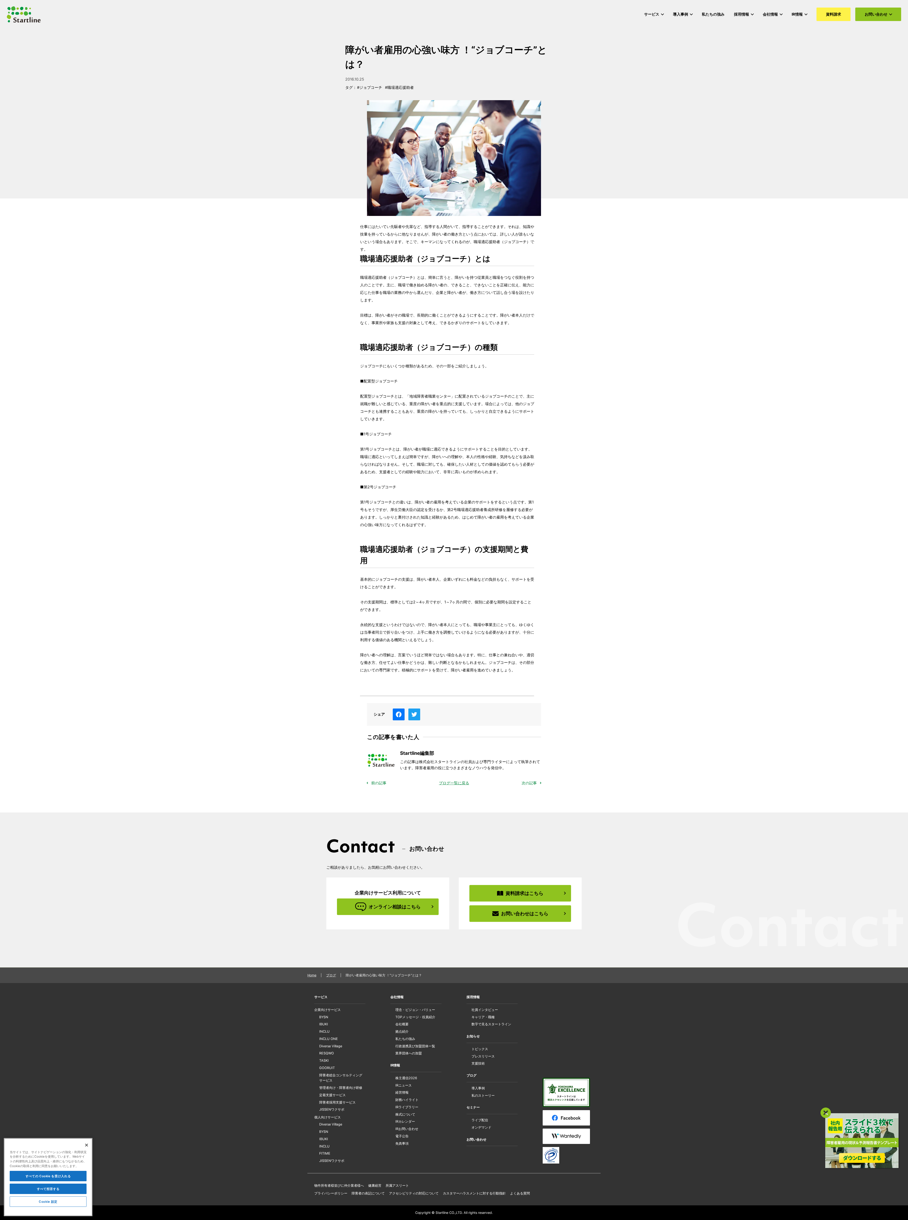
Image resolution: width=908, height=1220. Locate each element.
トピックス (479, 1049)
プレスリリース (483, 1056)
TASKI (324, 1060)
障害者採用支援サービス (337, 1102)
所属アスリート (397, 1185)
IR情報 (395, 1065)
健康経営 (374, 1185)
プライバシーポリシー (330, 1193)
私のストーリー (483, 1095)
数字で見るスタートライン (491, 1024)
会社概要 (402, 1024)
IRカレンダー (405, 1121)
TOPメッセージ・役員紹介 (415, 1017)
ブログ (331, 975)
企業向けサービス (327, 1010)
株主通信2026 (406, 1078)
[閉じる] (86, 1145)
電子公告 (402, 1136)
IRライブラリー (406, 1107)
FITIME (324, 1153)
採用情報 (473, 997)
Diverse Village (330, 1046)
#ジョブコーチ (369, 87)
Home (311, 975)
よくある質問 (520, 1193)
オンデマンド (481, 1127)
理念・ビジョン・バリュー (415, 1010)
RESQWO (326, 1053)
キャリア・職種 (483, 1017)
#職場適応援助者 (399, 87)
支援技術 (478, 1063)
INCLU (324, 1031)
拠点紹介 (402, 1031)
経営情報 (402, 1092)
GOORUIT (327, 1068)
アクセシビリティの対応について (414, 1193)
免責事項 (402, 1143)
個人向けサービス (327, 1117)
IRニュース (403, 1085)
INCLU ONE (328, 1039)
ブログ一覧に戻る (454, 783)
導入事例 (478, 1088)
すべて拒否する (48, 1189)
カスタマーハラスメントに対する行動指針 (474, 1193)
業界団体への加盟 (408, 1053)
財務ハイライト (407, 1100)
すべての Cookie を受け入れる (48, 1176)
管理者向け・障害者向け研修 (340, 1088)
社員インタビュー (484, 1010)
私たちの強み (405, 1039)
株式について (405, 1114)
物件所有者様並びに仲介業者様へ (339, 1185)
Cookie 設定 (48, 1201)
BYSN (323, 1017)
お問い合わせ (476, 1139)
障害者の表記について (368, 1193)
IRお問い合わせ (406, 1129)
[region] (48, 1177)
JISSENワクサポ (331, 1109)
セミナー (473, 1107)
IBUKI (323, 1024)
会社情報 (397, 997)
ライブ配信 (479, 1120)
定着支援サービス (332, 1095)
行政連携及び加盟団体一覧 (415, 1046)
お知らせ (473, 1036)
